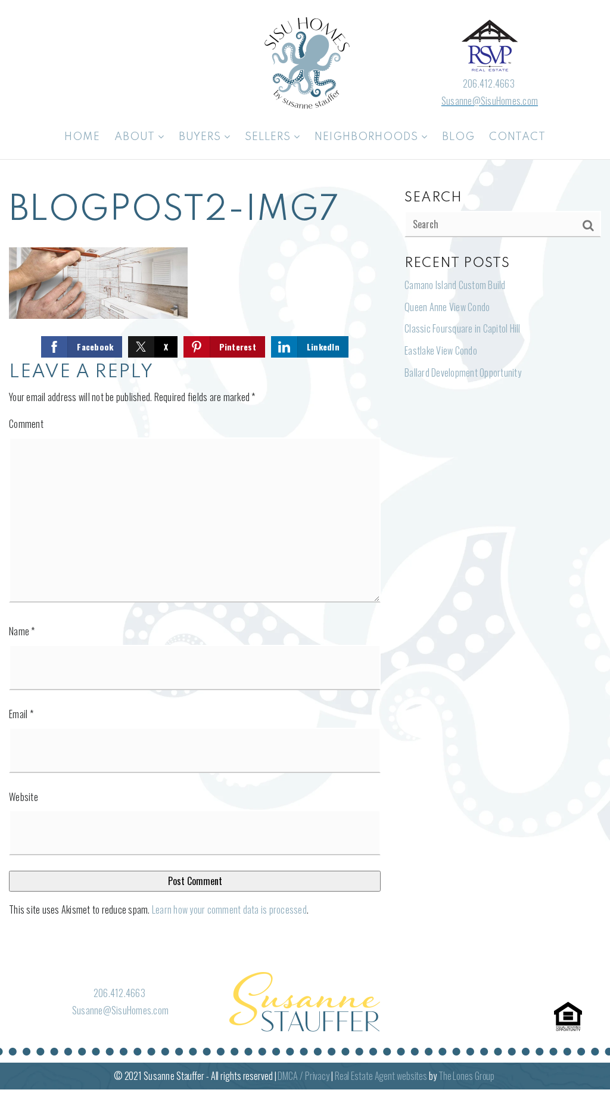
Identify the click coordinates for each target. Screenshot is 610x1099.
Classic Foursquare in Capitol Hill (462, 328)
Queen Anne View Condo (447, 307)
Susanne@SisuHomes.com (489, 101)
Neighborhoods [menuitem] (368, 137)
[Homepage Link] (305, 61)
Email (21, 714)
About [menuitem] (136, 137)
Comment (26, 424)
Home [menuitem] (82, 137)
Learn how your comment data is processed (229, 909)
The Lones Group (466, 1076)
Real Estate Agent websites (381, 1076)
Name (22, 631)
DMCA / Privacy (303, 1076)
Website (23, 797)
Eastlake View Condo (440, 350)
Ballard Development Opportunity (462, 372)
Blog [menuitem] (458, 137)
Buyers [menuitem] (201, 137)
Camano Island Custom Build (455, 285)
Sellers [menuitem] (269, 137)
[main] (305, 559)
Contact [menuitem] (517, 137)
